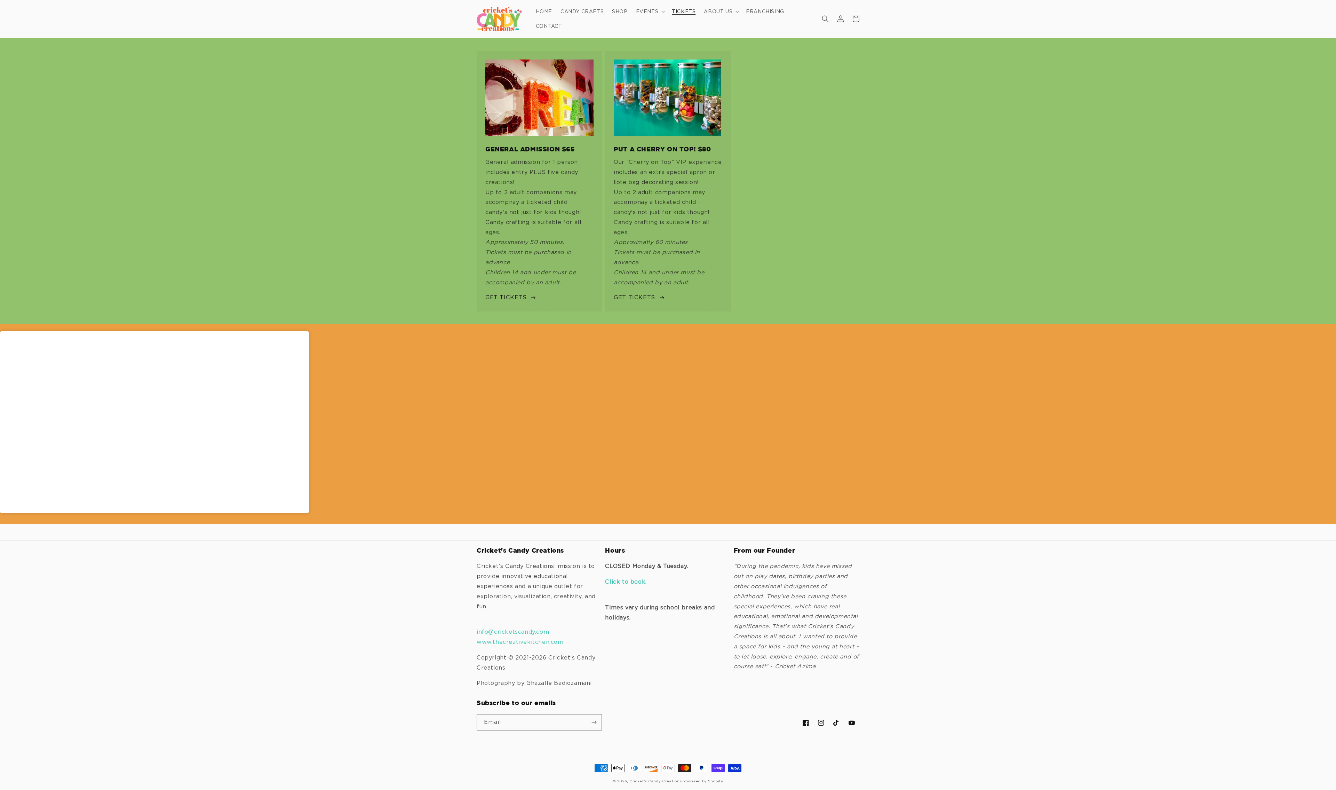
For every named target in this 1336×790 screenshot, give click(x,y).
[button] (650, 11)
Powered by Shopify (703, 781)
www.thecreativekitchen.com (520, 642)
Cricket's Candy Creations (655, 781)
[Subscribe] (594, 722)
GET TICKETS (506, 297)
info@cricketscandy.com (513, 632)
